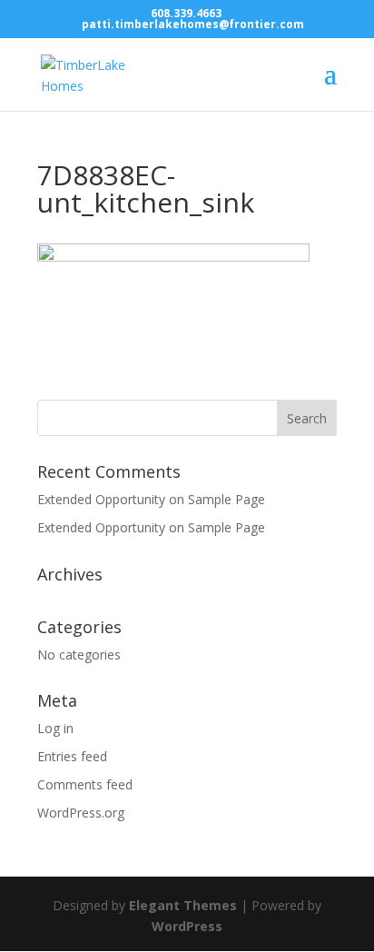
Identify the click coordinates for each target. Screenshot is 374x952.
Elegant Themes (183, 905)
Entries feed (72, 756)
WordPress (187, 926)
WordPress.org (80, 812)
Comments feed (85, 784)
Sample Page (226, 499)
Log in (55, 728)
